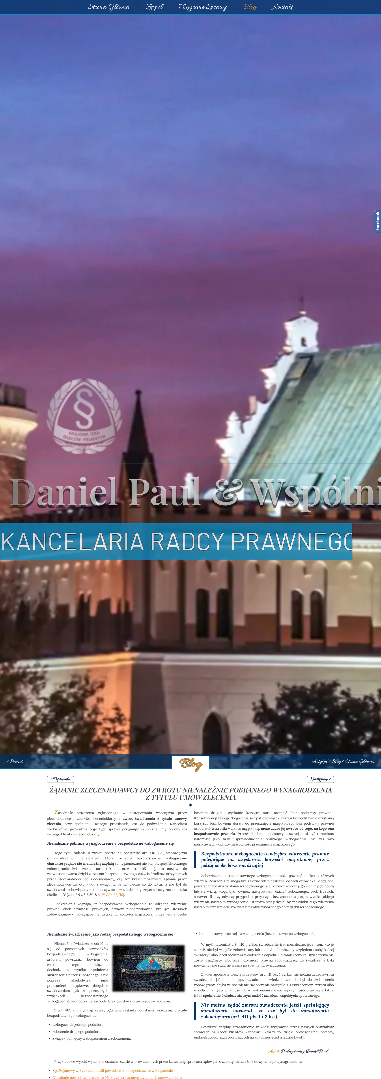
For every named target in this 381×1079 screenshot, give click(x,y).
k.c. (75, 1010)
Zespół (154, 7)
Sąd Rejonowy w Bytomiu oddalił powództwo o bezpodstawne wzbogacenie (112, 1070)
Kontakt (283, 7)
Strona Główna (108, 7)
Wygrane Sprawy (203, 7)
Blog (249, 7)
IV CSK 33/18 (112, 894)
